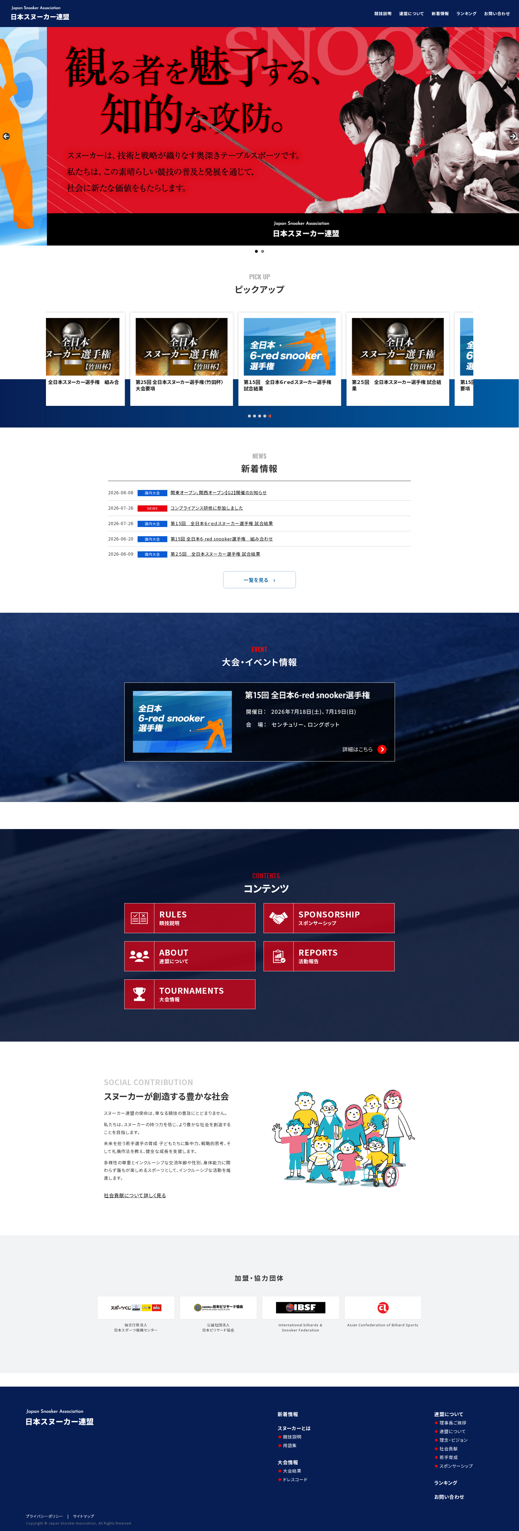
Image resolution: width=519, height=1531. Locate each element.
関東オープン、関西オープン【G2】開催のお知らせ (219, 492)
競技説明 (383, 13)
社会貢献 (449, 1448)
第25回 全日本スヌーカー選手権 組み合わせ (421, 385)
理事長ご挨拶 (453, 1422)
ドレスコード (295, 1479)
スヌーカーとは (294, 1427)
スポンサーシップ (456, 1466)
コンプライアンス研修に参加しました (207, 508)
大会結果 (292, 1470)
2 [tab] (262, 251)
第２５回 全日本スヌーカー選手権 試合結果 (204, 385)
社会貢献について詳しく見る (135, 1195)
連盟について (411, 13)
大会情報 (288, 1462)
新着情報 (440, 13)
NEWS (152, 508)
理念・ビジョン (454, 1440)
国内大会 (152, 492)
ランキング (467, 13)
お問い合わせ (497, 13)
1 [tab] (256, 251)
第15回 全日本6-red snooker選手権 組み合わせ (222, 538)
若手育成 (449, 1457)
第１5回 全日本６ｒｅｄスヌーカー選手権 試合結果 (95, 385)
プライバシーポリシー (44, 1516)
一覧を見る (256, 579)
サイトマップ (83, 1516)
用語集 (290, 1445)
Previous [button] (6, 136)
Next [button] (512, 136)
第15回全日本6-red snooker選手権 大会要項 (312, 385)
